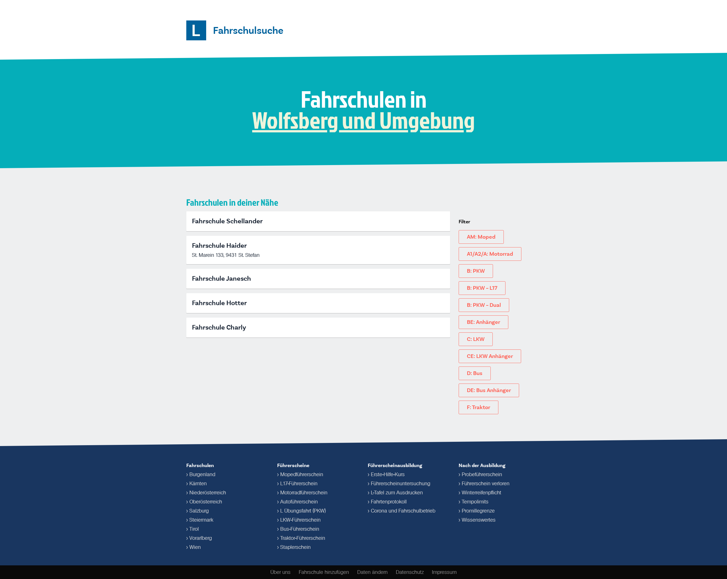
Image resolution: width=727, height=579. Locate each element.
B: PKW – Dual (484, 305)
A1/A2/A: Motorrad (490, 253)
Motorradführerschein (303, 492)
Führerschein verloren (485, 483)
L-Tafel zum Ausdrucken (397, 492)
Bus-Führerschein (299, 529)
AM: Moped (481, 236)
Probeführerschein (482, 474)
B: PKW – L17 (482, 287)
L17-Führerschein (298, 483)
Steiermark (201, 520)
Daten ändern (372, 572)
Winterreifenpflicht (481, 492)
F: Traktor (478, 407)
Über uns (280, 572)
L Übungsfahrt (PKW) (303, 511)
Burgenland (202, 474)
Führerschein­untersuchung (400, 483)
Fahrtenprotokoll (389, 502)
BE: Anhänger (483, 322)
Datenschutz (410, 572)
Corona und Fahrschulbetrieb (403, 511)
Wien (195, 547)
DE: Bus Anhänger (489, 390)
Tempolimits (475, 502)
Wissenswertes (479, 520)
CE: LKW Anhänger (490, 356)
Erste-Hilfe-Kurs (388, 474)
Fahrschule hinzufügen (324, 572)
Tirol (194, 529)
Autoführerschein (299, 502)
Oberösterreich (205, 502)
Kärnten (198, 483)
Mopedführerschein (301, 474)
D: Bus (474, 373)
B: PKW (476, 270)
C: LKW (475, 339)
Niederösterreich (207, 492)
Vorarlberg (200, 538)
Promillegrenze (478, 511)
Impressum (444, 572)
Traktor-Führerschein (302, 538)
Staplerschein (295, 547)
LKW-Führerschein (300, 520)
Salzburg (199, 511)
